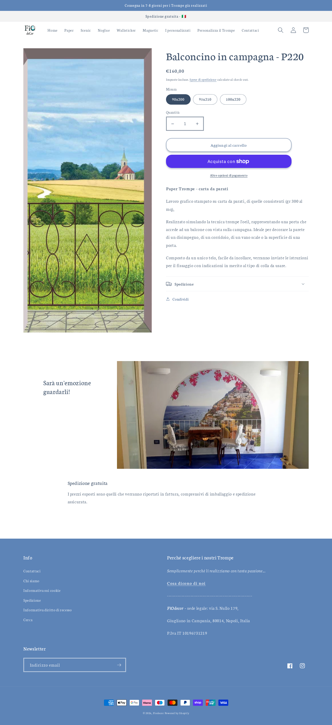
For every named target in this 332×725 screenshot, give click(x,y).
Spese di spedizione (203, 79)
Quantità (173, 112)
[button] (280, 30)
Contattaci (32, 570)
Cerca (27, 619)
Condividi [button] (180, 299)
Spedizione (32, 600)
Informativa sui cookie (42, 590)
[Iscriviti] (119, 665)
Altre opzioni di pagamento (228, 175)
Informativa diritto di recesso (47, 609)
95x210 (205, 99)
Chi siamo (31, 580)
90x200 (178, 99)
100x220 (233, 99)
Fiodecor (158, 713)
